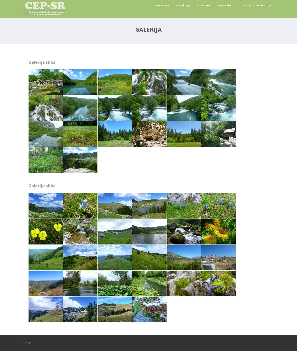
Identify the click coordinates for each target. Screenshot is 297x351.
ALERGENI (203, 5)
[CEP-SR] (44, 16)
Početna (162, 5)
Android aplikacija (257, 5)
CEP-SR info (225, 5)
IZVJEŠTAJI (183, 5)
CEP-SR (26, 342)
